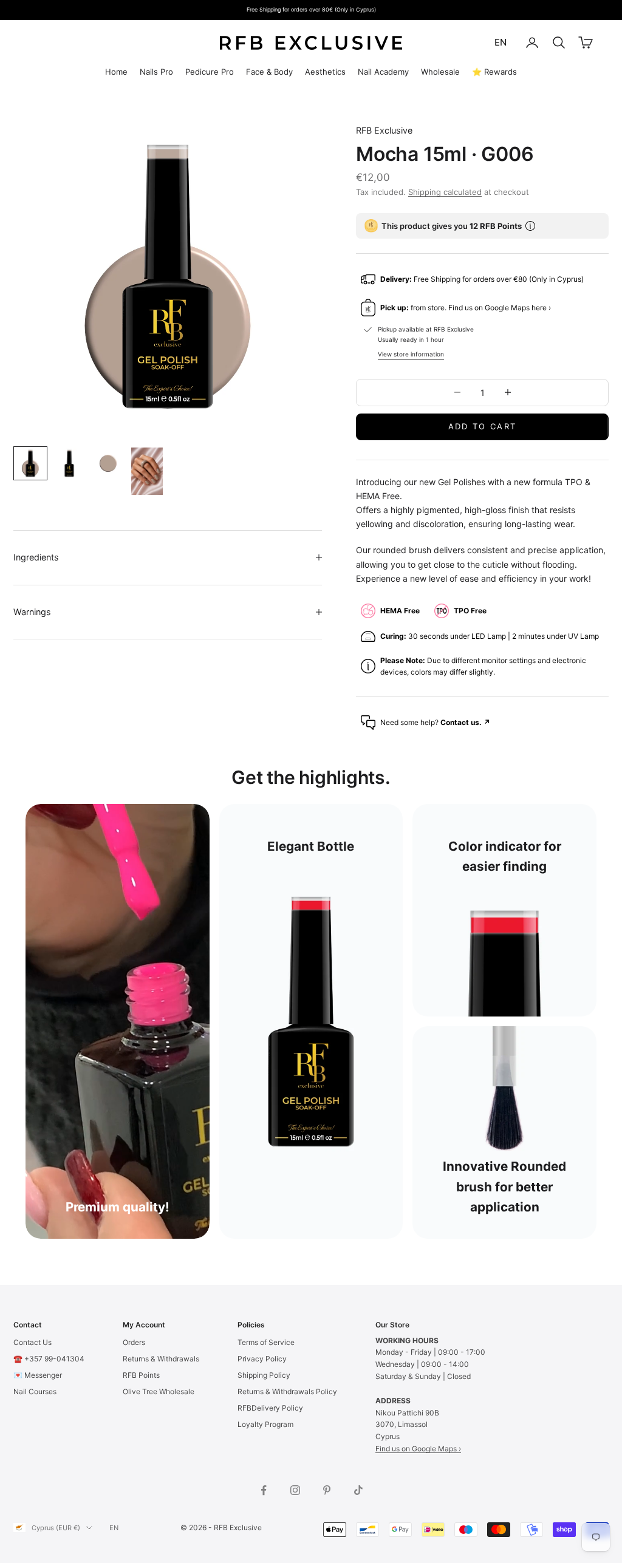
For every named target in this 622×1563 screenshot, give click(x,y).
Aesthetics (325, 72)
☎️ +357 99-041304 (48, 1358)
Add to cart (482, 426)
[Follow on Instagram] (295, 1490)
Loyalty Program (265, 1424)
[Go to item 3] (108, 463)
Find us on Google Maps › (418, 1448)
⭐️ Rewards (494, 72)
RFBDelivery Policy (270, 1407)
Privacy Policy (262, 1358)
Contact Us (32, 1342)
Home (116, 72)
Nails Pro (156, 72)
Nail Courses (34, 1391)
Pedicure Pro (209, 72)
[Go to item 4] (147, 471)
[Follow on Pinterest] (327, 1490)
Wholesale (440, 72)
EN (500, 42)
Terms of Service (266, 1342)
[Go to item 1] (30, 463)
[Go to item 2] (69, 463)
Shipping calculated (445, 192)
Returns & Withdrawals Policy (287, 1391)
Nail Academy (383, 72)
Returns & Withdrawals (161, 1358)
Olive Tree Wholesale (158, 1391)
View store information (411, 354)
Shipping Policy (264, 1375)
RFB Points (141, 1375)
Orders (134, 1342)
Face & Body (269, 72)
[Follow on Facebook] (264, 1490)
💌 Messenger (37, 1375)
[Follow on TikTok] (358, 1490)
